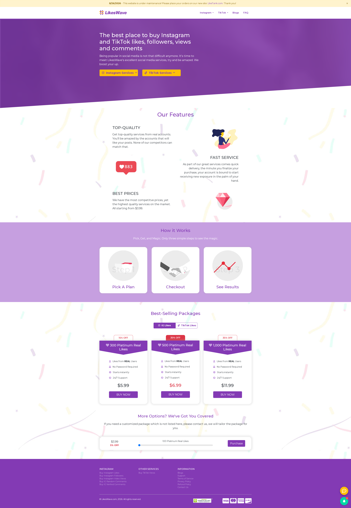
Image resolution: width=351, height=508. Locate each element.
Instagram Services (119, 72)
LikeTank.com (215, 3)
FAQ (245, 12)
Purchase (236, 443)
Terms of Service (185, 478)
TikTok (222, 12)
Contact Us (183, 487)
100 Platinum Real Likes (175, 441)
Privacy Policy (184, 481)
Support (181, 475)
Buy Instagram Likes (109, 473)
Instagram (206, 12)
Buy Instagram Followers (111, 475)
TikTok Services (159, 72)
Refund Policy (184, 484)
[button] (344, 501)
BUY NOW (123, 394)
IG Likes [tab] (165, 325)
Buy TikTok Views (146, 473)
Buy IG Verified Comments (112, 484)
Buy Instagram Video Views (112, 478)
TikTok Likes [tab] (188, 325)
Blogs (236, 12)
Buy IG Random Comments (112, 481)
